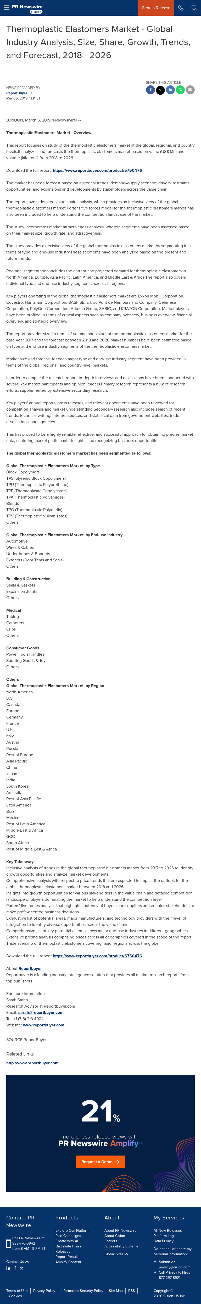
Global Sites (114, 1254)
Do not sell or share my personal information (173, 1251)
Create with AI (66, 1241)
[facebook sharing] (150, 90)
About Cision (114, 1236)
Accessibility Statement (123, 1246)
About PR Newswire (120, 1230)
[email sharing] (190, 90)
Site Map (116, 1291)
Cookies (15, 1296)
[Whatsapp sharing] (180, 90)
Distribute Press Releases (68, 1249)
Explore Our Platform (72, 1230)
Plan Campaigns (68, 1236)
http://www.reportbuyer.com (32, 1063)
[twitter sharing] (160, 91)
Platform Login (165, 1236)
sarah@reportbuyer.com (41, 1012)
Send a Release (156, 8)
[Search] (194, 8)
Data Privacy (164, 1241)
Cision (168, 1296)
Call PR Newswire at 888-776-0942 (28, 1240)
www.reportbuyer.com (43, 1025)
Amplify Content (68, 1262)
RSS (131, 1291)
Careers (110, 1241)
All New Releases (168, 1230)
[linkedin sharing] (170, 90)
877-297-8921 (169, 1277)
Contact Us (15, 1261)
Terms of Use (17, 1291)
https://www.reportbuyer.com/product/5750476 (97, 170)
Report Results (67, 1256)
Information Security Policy (82, 1291)
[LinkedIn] (9, 1268)
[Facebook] (15, 1268)
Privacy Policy (44, 1291)
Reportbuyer (30, 968)
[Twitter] (22, 1268)
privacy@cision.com (174, 1267)
